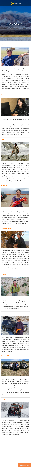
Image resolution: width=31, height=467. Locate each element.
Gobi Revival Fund (24, 465)
